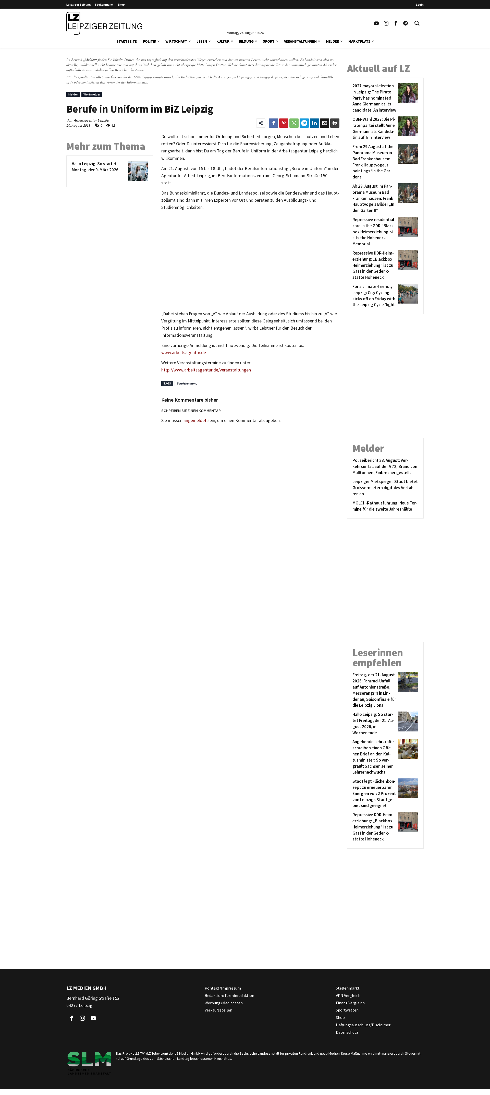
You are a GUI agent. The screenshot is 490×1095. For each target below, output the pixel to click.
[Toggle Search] (417, 23)
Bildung (246, 41)
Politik (149, 41)
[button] (158, 41)
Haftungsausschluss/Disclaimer (363, 1024)
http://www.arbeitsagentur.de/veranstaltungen (206, 370)
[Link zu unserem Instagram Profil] (386, 23)
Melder (332, 41)
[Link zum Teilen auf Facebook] (273, 123)
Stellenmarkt (104, 4)
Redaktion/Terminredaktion (229, 995)
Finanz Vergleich (350, 1002)
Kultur (222, 41)
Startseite (126, 41)
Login (420, 4)
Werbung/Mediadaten (224, 1002)
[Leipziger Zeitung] (104, 23)
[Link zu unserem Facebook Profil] (396, 23)
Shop (121, 4)
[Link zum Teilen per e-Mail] (324, 123)
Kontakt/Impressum (223, 988)
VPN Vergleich (348, 995)
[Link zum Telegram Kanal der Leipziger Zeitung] (405, 23)
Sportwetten (347, 1010)
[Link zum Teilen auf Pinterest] (283, 123)
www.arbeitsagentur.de (183, 352)
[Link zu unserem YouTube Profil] (376, 23)
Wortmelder (91, 94)
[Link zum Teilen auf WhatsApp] (294, 123)
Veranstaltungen (300, 41)
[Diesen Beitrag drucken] (334, 123)
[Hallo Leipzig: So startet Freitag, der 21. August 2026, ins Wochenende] (407, 724)
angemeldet (194, 420)
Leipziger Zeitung (78, 4)
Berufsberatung (187, 383)
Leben (202, 41)
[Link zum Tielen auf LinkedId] (314, 123)
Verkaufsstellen (218, 1010)
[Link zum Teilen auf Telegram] (304, 123)
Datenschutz (347, 1032)
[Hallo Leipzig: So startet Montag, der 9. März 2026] (137, 171)
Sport (269, 41)
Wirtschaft (176, 41)
